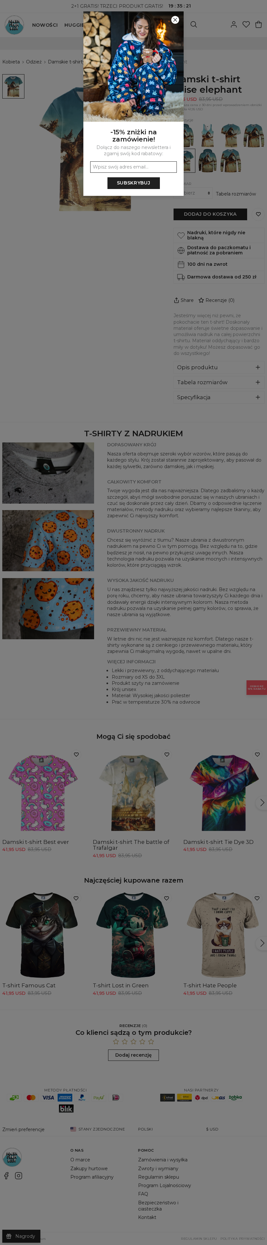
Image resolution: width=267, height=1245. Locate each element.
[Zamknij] (175, 20)
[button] (133, 622)
